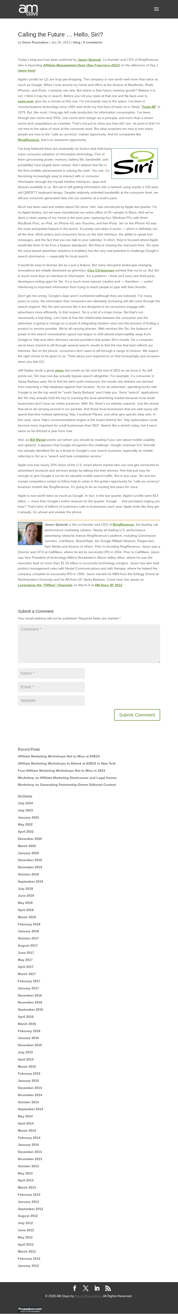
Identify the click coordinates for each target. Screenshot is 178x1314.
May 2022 (25, 824)
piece (59, 370)
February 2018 (29, 924)
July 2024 (25, 803)
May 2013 (25, 1173)
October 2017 (28, 938)
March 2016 (27, 1024)
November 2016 (30, 1002)
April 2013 (26, 1180)
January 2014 (28, 1144)
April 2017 (26, 967)
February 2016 (29, 1031)
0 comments (92, 42)
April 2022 (26, 831)
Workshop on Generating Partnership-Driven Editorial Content (67, 785)
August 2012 (28, 1216)
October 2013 (28, 1166)
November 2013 (30, 1159)
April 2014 (26, 1123)
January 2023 (28, 817)
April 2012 (26, 1244)
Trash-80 (149, 107)
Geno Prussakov (35, 42)
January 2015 (28, 1080)
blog (76, 42)
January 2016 (28, 1038)
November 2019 (30, 867)
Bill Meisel (38, 440)
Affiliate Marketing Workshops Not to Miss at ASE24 (59, 756)
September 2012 (30, 1209)
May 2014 (25, 1116)
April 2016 (26, 1016)
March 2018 (27, 917)
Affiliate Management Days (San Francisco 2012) (81, 65)
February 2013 (29, 1194)
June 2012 (26, 1230)
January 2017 (28, 988)
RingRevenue (28, 140)
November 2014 (30, 1095)
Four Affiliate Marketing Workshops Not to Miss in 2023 (61, 770)
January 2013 (28, 1202)
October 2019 (28, 874)
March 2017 (27, 974)
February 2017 (29, 981)
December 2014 (30, 1088)
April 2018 (26, 910)
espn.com (25, 101)
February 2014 (29, 1138)
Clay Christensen (100, 270)
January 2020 (28, 853)
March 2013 (27, 1187)
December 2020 (30, 839)
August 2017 (28, 945)
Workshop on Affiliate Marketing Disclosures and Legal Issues (67, 778)
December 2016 (30, 995)
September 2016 (30, 1009)
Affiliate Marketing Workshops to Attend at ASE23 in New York (67, 763)
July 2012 (25, 1223)
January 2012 (28, 1266)
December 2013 (30, 1152)
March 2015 (27, 1066)
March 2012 (27, 1251)
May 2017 (25, 960)
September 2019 (30, 881)
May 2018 (25, 903)
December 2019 (30, 860)
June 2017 (26, 952)
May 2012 (25, 1237)
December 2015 (30, 1045)
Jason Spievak (89, 59)
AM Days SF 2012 (108, 585)
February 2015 (29, 1073)
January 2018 (28, 931)
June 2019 (26, 895)
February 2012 (29, 1258)
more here (27, 70)
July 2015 (25, 1052)
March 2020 (27, 846)
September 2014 (30, 1109)
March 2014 (27, 1130)
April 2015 (26, 1059)
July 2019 (25, 888)
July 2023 (25, 810)
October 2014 (28, 1102)
